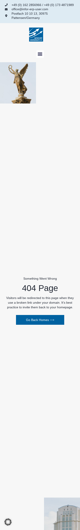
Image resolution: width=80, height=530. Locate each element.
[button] (40, 54)
